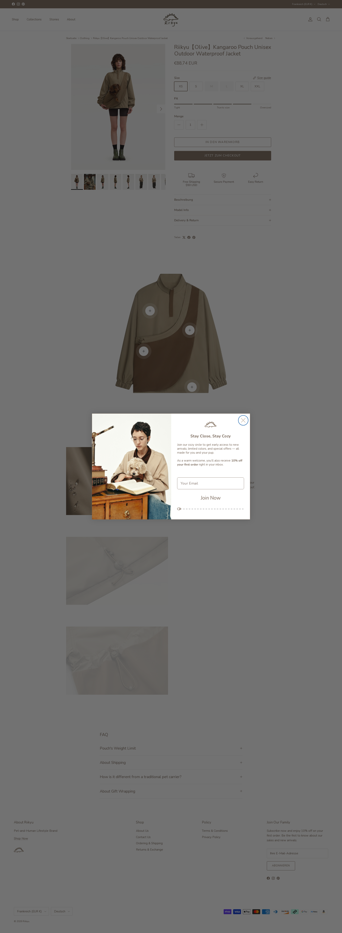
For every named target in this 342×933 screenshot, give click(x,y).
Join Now (211, 498)
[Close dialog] (243, 420)
